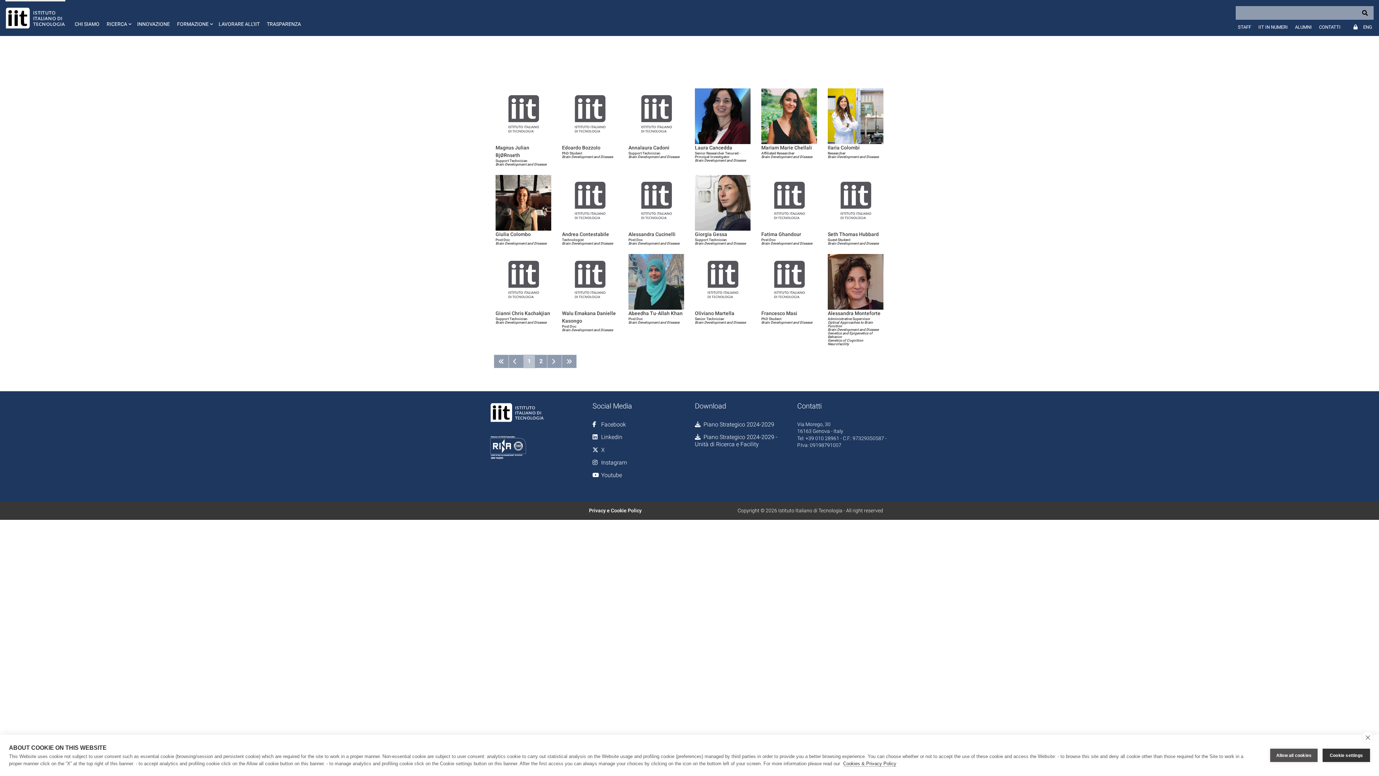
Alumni (1303, 27)
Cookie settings (1346, 755)
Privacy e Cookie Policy (615, 510)
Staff (1244, 27)
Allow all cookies (1293, 755)
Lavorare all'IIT (239, 24)
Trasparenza (284, 24)
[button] (118, 18)
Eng (1367, 27)
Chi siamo (87, 24)
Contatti (1330, 27)
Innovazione (153, 24)
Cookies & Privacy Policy (869, 763)
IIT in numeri (1273, 27)
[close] (1368, 737)
